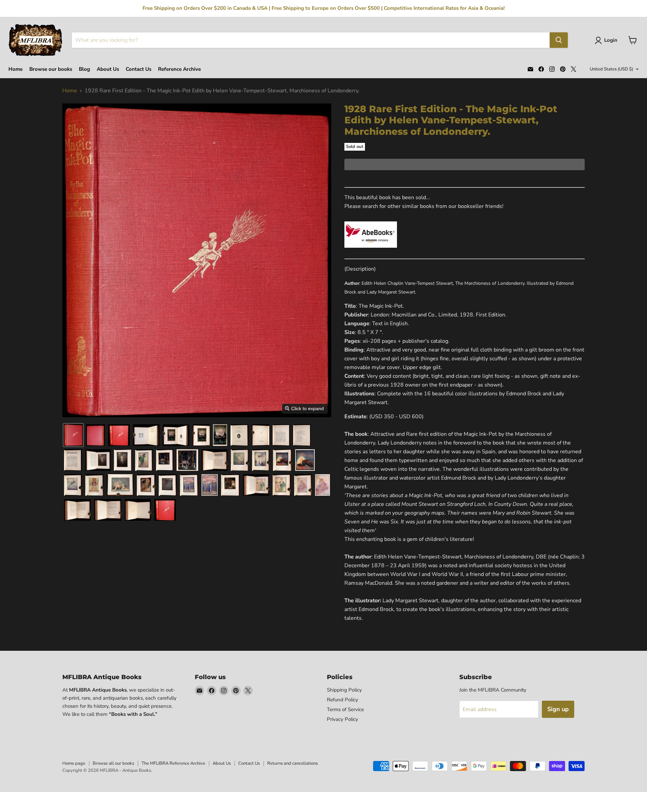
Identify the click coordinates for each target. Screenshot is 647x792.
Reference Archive (179, 69)
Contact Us (138, 69)
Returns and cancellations (292, 763)
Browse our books (50, 69)
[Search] (559, 40)
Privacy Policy (342, 719)
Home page (73, 763)
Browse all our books (113, 763)
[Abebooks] (370, 251)
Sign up (558, 709)
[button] (607, 40)
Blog (84, 69)
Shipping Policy (344, 690)
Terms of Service (345, 709)
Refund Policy (342, 699)
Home (15, 69)
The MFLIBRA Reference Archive (173, 763)
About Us (108, 69)
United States (611, 69)
